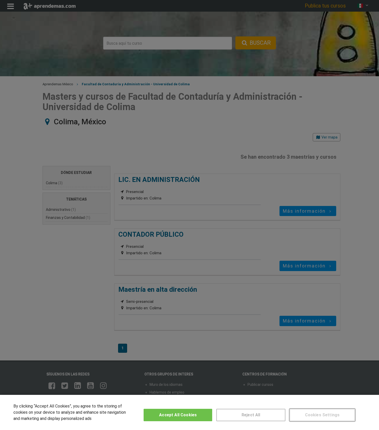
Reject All (251, 414)
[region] (189, 412)
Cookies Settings (322, 414)
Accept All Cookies (178, 414)
